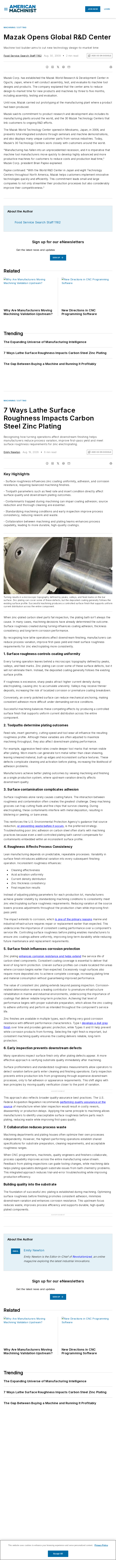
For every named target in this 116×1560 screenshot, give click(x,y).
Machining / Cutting (15, 27)
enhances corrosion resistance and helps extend (50, 956)
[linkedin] (52, 66)
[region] (58, 1550)
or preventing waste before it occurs (40, 826)
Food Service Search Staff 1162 (23, 55)
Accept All (58, 1554)
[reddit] (63, 66)
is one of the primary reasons (73, 919)
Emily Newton (12, 452)
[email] (68, 66)
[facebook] (47, 66)
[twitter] (58, 66)
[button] (6, 9)
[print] (110, 66)
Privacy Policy (101, 1545)
